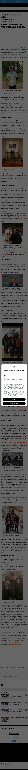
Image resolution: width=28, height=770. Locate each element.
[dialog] (14, 385)
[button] (14, 382)
